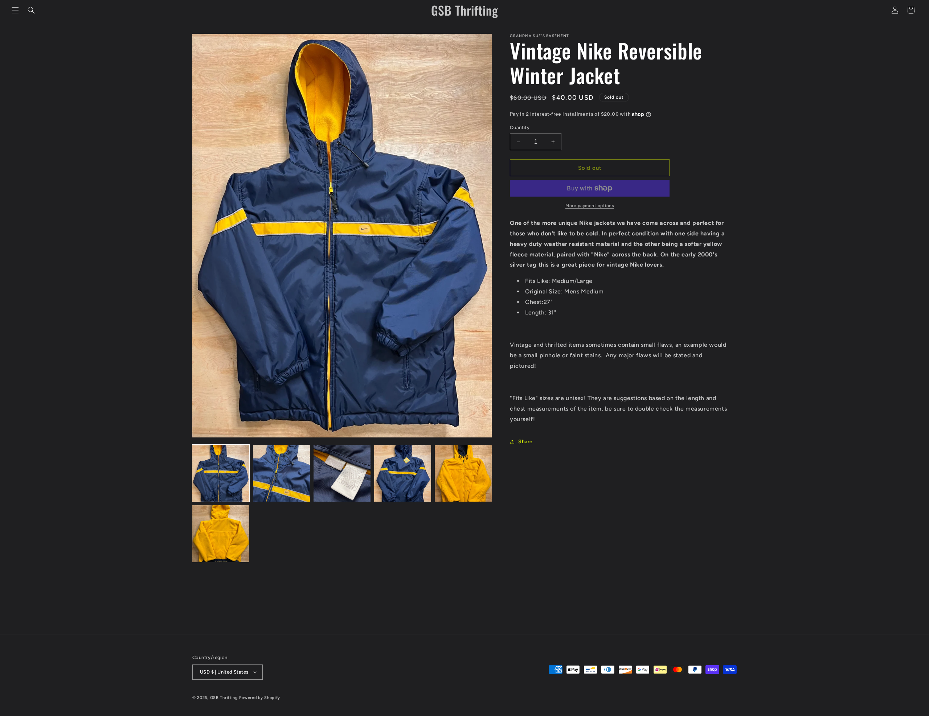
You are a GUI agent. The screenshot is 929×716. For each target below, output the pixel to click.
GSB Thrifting (225, 697)
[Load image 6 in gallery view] (220, 533)
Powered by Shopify (259, 697)
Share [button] (525, 442)
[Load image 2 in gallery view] (281, 473)
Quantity (519, 127)
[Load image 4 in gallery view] (402, 473)
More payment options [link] (589, 205)
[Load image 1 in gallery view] (220, 473)
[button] (15, 10)
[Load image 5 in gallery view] (463, 473)
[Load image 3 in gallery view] (342, 473)
